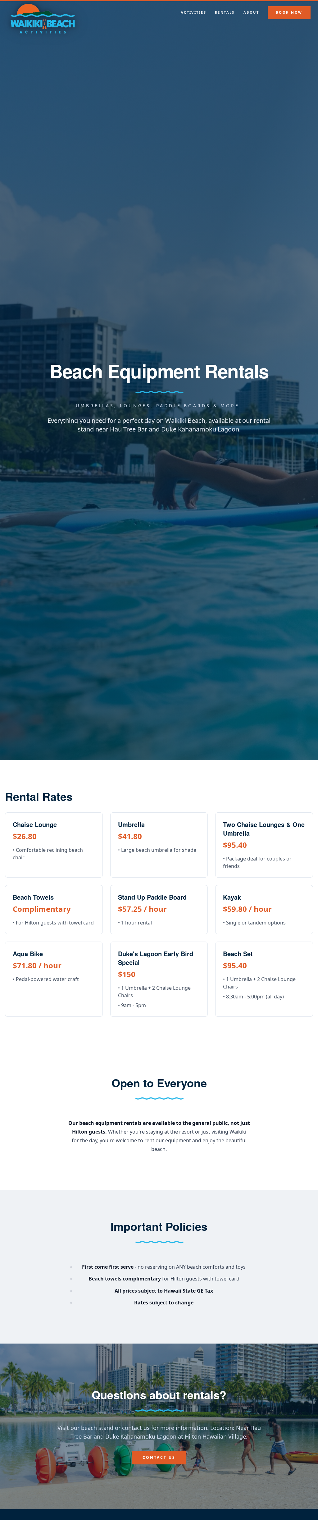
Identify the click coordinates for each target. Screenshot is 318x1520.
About (251, 12)
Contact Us (159, 1457)
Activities (193, 12)
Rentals (225, 12)
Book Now (289, 12)
